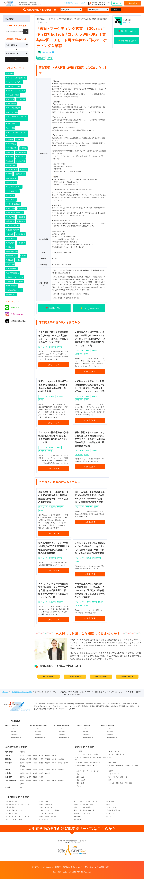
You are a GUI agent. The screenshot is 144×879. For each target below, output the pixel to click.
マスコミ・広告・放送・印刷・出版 (120, 783)
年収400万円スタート (14, 187)
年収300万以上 (12, 178)
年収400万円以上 (13, 191)
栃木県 (28, 759)
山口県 (47, 773)
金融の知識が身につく (14, 290)
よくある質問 (99, 867)
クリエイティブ (112, 813)
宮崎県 (54, 780)
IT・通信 (79, 751)
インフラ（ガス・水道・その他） (87, 754)
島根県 (28, 773)
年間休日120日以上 (13, 204)
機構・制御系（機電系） (48, 816)
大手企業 (10, 161)
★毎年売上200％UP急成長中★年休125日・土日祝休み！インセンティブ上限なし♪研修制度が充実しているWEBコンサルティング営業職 (90, 590)
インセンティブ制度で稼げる (16, 78)
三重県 (22, 769)
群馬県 (35, 759)
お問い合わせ (88, 867)
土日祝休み (21, 157)
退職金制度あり (12, 286)
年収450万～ (11, 200)
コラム (13, 728)
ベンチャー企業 (12, 112)
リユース (79, 774)
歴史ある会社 (11, 238)
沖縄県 (22, 784)
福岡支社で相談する (127, 676)
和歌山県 (61, 769)
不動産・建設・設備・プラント (86, 765)
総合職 (24, 256)
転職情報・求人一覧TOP (22, 692)
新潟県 (22, 763)
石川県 (35, 763)
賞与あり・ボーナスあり (15, 277)
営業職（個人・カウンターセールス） (19, 804)
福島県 (54, 755)
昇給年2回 (10, 221)
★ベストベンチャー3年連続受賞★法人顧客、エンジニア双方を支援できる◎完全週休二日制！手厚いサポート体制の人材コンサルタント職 (53, 590)
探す (115, 9)
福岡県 (22, 780)
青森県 (22, 755)
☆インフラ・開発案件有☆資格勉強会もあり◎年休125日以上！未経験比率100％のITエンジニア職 (53, 437)
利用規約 (58, 867)
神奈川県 (61, 759)
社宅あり (22, 243)
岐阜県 (60, 763)
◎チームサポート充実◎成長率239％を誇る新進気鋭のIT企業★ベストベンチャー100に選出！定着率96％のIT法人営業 (90, 497)
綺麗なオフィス (12, 256)
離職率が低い (11, 294)
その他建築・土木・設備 (82, 813)
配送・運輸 (77, 819)
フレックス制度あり (14, 108)
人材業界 (20, 139)
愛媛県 (35, 777)
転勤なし (20, 281)
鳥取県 (22, 773)
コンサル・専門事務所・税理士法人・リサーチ (122, 767)
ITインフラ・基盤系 (46, 813)
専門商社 (24, 169)
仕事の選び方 (15, 734)
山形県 (47, 755)
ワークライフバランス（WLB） (16, 134)
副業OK (24, 148)
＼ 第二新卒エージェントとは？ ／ (75, 3)
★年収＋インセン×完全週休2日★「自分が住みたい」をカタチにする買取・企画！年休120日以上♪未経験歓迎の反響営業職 (90, 548)
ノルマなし (22, 99)
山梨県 (47, 763)
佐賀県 (28, 780)
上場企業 (10, 139)
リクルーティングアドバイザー (16, 118)
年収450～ (11, 195)
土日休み (10, 157)
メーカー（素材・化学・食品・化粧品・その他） (90, 758)
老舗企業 (10, 260)
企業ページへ (127, 22)
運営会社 (109, 867)
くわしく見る (52, 365)
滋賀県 (28, 769)
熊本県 (41, 780)
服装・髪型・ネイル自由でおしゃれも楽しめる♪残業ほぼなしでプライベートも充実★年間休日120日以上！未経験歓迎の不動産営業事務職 (90, 439)
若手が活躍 (11, 264)
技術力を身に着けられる (15, 212)
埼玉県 (41, 759)
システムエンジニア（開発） (50, 810)
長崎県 (35, 780)
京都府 (35, 769)
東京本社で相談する (49, 676)
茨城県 (22, 759)
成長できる (11, 208)
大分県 (47, 780)
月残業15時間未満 (13, 230)
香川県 (28, 777)
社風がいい (11, 247)
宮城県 (35, 755)
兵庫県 (47, 769)
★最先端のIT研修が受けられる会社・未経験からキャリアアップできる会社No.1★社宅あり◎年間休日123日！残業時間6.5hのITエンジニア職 (90, 339)
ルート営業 (11, 128)
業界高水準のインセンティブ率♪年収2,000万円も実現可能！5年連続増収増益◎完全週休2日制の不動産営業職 (53, 548)
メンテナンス (111, 807)
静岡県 (66, 763)
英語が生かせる (12, 268)
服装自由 (10, 234)
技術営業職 (11, 807)
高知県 (41, 777)
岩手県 (28, 755)
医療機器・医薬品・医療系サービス (88, 763)
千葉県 (47, 759)
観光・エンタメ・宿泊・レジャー (119, 777)
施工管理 (22, 217)
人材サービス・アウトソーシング (87, 771)
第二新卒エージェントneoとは (42, 867)
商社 (109, 757)
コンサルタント (12, 813)
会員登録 (134, 3)
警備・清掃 (80, 783)
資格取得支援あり (13, 273)
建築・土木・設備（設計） (82, 807)
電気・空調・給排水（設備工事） (85, 810)
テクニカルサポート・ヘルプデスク (85, 801)
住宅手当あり (11, 144)
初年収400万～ (12, 148)
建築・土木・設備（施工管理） (84, 804)
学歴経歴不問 (11, 165)
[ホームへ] (10, 3)
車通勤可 (10, 281)
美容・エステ (80, 780)
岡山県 (35, 773)
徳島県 (22, 777)
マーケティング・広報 (14, 819)
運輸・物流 (80, 777)
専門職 (9, 174)
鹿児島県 (61, 780)
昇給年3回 (21, 221)
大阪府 (41, 769)
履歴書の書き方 (16, 737)
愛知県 (22, 766)
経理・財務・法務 (46, 804)
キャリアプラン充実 (14, 86)
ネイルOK (10, 99)
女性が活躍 (21, 161)
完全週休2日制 (12, 169)
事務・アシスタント (47, 807)
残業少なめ (11, 243)
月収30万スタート (13, 225)
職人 (19, 260)
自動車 (110, 771)
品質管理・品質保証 (113, 810)
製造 (108, 804)
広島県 (41, 773)
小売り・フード (113, 774)
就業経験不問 (20, 174)
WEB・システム (113, 751)
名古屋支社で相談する (101, 676)
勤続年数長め (21, 152)
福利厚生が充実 (12, 251)
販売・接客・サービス (14, 810)
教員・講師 (110, 801)
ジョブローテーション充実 (16, 91)
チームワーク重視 (13, 95)
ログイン (118, 3)
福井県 (41, 763)
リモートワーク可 (13, 124)
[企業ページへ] (118, 21)
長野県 (54, 763)
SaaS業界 (10, 73)
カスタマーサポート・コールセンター (19, 816)
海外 (21, 787)
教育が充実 (11, 217)
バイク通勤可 (11, 103)
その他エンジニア (46, 819)
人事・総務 (44, 801)
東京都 (54, 759)
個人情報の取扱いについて (72, 867)
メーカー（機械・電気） (116, 754)
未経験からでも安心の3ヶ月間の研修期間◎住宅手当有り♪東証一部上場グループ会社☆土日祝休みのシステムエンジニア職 (90, 386)
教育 (109, 780)
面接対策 (14, 731)
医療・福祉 (77, 816)
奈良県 (54, 769)
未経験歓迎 (21, 234)
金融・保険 (112, 763)
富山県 (28, 763)
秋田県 (41, 755)
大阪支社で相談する (75, 676)
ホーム (5, 692)
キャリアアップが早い (14, 82)
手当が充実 (22, 208)
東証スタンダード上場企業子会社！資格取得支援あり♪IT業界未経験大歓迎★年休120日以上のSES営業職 (53, 386)
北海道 (22, 752)
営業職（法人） (12, 801)
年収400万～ (11, 182)
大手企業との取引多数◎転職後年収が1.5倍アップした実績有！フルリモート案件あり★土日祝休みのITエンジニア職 (53, 337)
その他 (78, 786)
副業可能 (10, 152)
